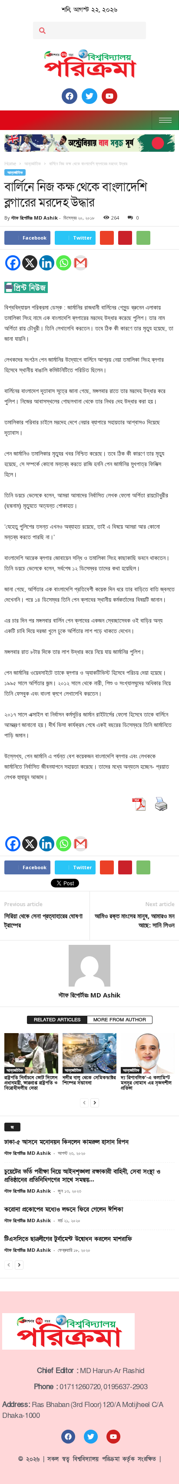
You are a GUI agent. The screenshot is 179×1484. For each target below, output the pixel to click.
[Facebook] (12, 262)
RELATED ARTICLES (57, 1020)
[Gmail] (80, 262)
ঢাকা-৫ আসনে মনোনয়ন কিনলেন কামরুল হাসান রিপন (66, 1142)
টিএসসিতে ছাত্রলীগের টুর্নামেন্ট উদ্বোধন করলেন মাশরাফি (68, 1239)
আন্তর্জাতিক (15, 172)
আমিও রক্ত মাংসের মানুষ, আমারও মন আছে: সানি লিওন (135, 920)
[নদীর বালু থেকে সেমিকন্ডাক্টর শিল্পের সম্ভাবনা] (89, 1053)
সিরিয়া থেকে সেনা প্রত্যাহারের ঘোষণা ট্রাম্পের (43, 920)
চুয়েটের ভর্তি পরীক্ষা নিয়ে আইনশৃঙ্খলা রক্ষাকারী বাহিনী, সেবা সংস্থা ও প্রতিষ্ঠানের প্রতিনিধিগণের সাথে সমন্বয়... (82, 1175)
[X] (29, 262)
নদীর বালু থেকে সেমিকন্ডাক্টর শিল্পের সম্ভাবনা (89, 1080)
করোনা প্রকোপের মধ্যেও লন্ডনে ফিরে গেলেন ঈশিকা (63, 1209)
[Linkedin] (46, 262)
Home (10, 163)
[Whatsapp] (63, 262)
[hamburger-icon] (165, 120)
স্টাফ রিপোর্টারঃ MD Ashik (34, 217)
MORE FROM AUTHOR (119, 1020)
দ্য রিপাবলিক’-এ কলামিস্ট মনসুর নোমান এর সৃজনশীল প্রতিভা (146, 1082)
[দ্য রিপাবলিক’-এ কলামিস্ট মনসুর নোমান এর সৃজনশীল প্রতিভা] (148, 1053)
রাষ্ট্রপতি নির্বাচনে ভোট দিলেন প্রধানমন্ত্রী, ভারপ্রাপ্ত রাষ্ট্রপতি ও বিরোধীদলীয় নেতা (30, 1082)
